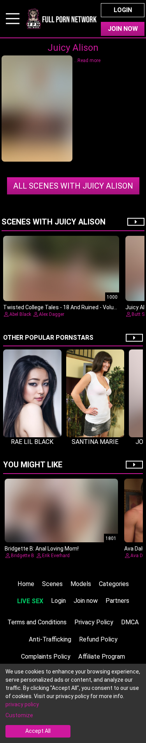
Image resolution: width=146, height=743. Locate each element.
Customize (19, 715)
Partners (117, 600)
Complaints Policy (45, 656)
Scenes (52, 584)
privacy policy (22, 704)
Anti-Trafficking (50, 639)
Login (123, 10)
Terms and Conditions (37, 622)
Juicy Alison (73, 186)
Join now (86, 600)
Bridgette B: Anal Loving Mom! (42, 548)
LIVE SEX (30, 601)
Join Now (123, 28)
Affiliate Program (101, 656)
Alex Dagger (51, 314)
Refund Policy (98, 639)
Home (26, 584)
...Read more (87, 60)
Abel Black (20, 314)
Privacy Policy (93, 622)
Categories (114, 584)
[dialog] (73, 703)
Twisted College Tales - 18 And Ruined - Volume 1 (64, 307)
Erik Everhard (56, 555)
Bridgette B (22, 555)
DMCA (130, 622)
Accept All (38, 731)
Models (80, 584)
